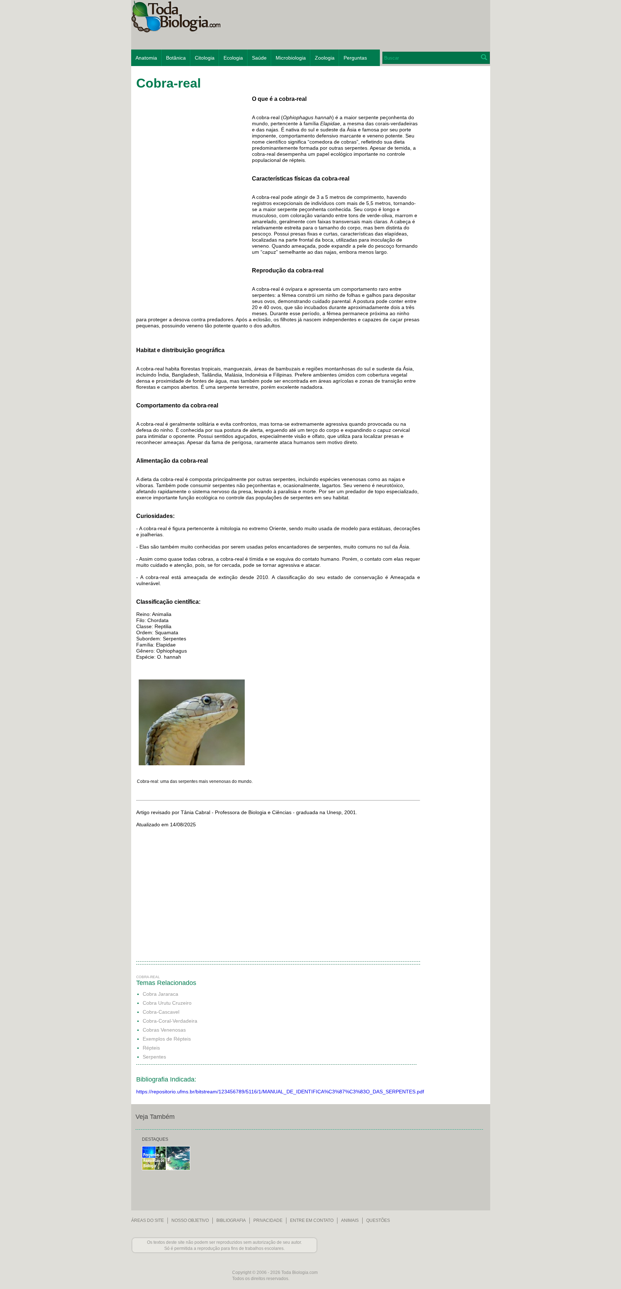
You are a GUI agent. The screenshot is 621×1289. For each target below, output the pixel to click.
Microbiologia (291, 58)
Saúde (259, 58)
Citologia (205, 58)
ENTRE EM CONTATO (312, 1220)
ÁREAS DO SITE (147, 1220)
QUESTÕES (378, 1220)
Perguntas (355, 58)
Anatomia (146, 58)
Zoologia (325, 58)
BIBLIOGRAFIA (231, 1220)
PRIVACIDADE (267, 1220)
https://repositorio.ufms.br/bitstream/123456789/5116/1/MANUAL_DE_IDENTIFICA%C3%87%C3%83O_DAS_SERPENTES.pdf (280, 1091)
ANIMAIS (350, 1220)
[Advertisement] (453, 184)
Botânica (176, 58)
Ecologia (233, 58)
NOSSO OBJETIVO (190, 1220)
